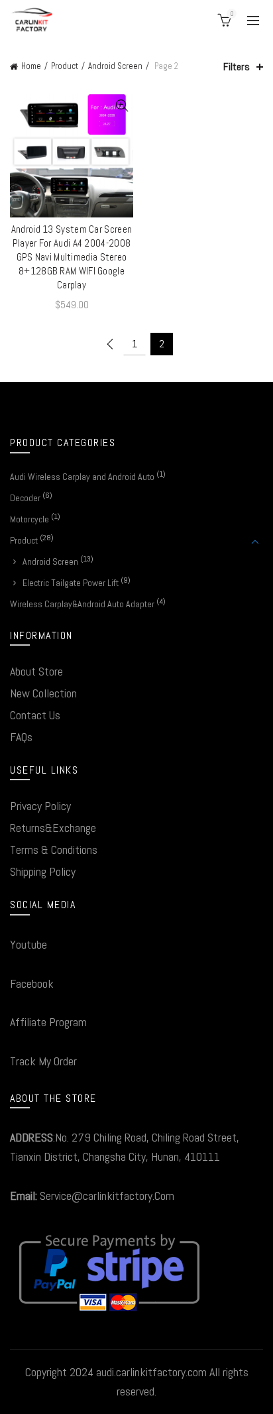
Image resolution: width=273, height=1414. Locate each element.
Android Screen (115, 66)
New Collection (43, 693)
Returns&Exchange (53, 827)
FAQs (21, 736)
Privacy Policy (40, 805)
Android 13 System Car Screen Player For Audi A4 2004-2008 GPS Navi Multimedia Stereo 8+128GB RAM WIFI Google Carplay (71, 257)
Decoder (25, 498)
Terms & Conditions (53, 849)
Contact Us (35, 715)
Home (31, 66)
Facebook (32, 983)
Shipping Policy (43, 871)
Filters (236, 66)
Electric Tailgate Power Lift (71, 583)
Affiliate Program (48, 1022)
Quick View (121, 105)
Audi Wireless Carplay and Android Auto (82, 477)
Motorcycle (29, 519)
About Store (36, 671)
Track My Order (43, 1061)
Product (64, 66)
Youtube (28, 944)
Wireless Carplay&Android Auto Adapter (82, 604)
